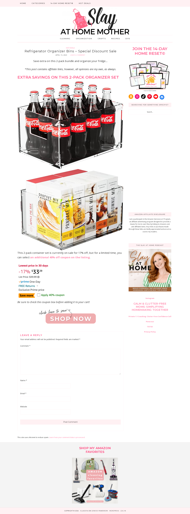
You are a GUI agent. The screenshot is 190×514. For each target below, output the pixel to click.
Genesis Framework (100, 511)
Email (23, 393)
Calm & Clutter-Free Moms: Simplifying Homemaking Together (150, 306)
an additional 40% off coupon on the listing (60, 257)
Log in (123, 511)
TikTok (150, 327)
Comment (25, 346)
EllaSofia (84, 511)
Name (23, 380)
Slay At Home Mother (95, 21)
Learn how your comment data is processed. (67, 437)
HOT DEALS (70, 48)
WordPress (114, 511)
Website (23, 406)
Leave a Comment (77, 55)
